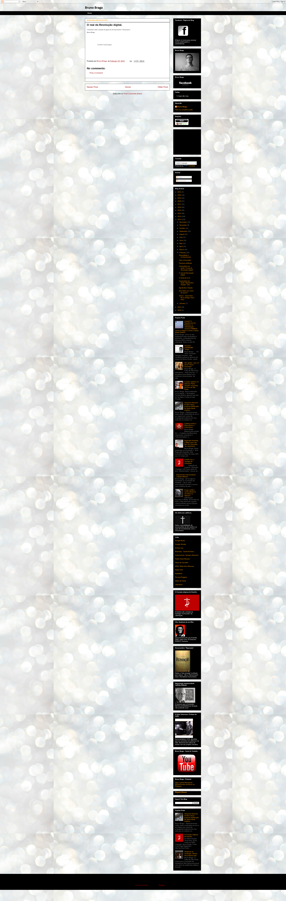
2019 (180, 198)
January (182, 303)
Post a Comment (96, 73)
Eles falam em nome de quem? (186, 292)
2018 (180, 201)
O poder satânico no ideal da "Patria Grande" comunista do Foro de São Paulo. (191, 385)
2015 (180, 210)
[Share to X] (139, 61)
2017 (180, 204)
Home (89, 13)
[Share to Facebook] (141, 61)
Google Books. (180, 540)
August (182, 234)
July (181, 237)
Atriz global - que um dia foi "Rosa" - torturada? (191, 364)
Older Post (163, 87)
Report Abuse (181, 792)
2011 (179, 307)
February (182, 252)
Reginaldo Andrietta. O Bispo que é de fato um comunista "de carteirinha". (191, 443)
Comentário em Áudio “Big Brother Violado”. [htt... (186, 283)
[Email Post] (130, 61)
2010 (180, 310)
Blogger (162, 885)
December (183, 222)
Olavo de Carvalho (181, 562)
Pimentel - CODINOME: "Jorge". (188, 347)
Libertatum (179, 584)
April (181, 246)
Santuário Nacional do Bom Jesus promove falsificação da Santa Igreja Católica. (191, 406)
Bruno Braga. (182, 107)
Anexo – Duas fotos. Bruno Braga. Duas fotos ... (186, 297)
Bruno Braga (94, 8)
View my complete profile (184, 110)
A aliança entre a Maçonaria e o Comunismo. (190, 425)
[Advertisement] (186, 141)
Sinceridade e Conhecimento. (185, 256)
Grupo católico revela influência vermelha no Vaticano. (190, 492)
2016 (180, 207)
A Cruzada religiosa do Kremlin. (191, 835)
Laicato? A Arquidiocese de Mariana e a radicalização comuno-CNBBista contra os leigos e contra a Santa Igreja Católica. (186, 326)
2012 (180, 219)
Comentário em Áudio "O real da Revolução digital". (186, 268)
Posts (180, 177)
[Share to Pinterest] (143, 61)
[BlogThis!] (137, 61)
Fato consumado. (185, 260)
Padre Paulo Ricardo (182, 559)
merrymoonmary (141, 885)
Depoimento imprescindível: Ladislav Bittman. (186, 476)
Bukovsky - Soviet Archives (184, 551)
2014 (180, 213)
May (181, 243)
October (182, 228)
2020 (180, 195)
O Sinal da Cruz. (185, 278)
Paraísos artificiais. (185, 263)
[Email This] (135, 61)
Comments (182, 181)
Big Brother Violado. (186, 288)
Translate (191, 166)
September (183, 231)
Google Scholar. (180, 544)
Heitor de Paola (180, 581)
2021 (180, 192)
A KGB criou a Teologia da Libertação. (189, 461)
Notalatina (178, 573)
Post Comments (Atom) (133, 94)
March (181, 249)
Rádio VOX (179, 570)
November (183, 225)
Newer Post (92, 87)
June (181, 240)
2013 (180, 216)
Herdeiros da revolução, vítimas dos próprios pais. (190, 853)
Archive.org (179, 548)
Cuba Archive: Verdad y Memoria (186, 555)
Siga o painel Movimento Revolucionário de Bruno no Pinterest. (185, 784)
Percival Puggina (181, 577)
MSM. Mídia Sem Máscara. (184, 566)
